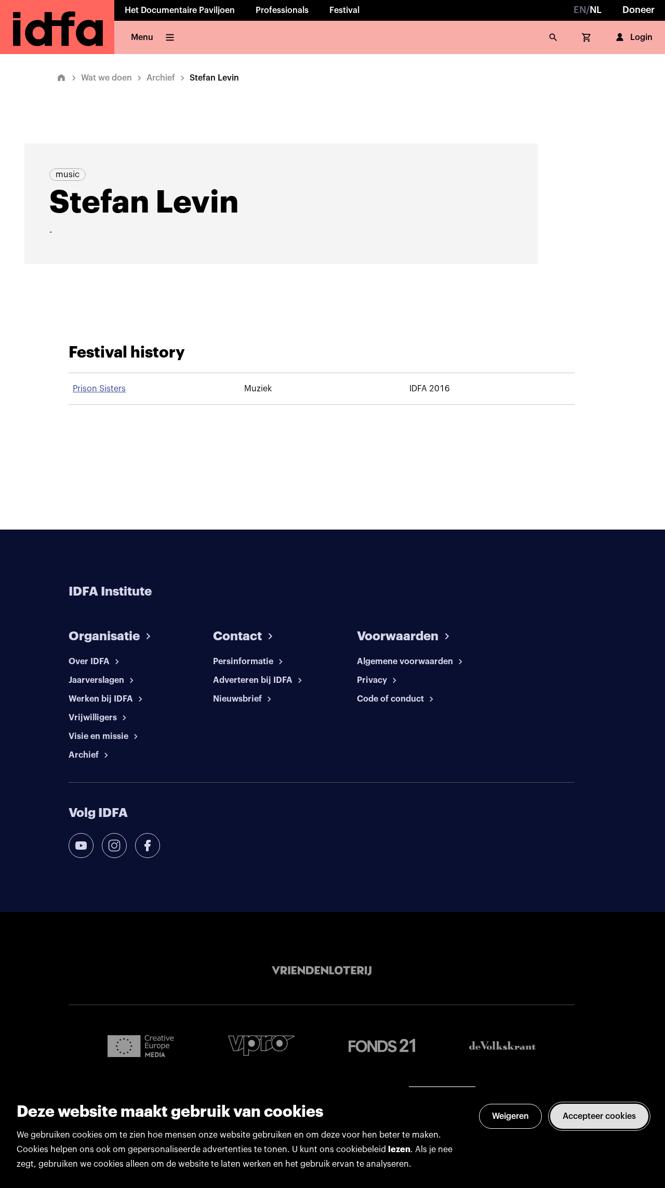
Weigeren (510, 1116)
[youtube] (81, 845)
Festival (344, 10)
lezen (399, 1149)
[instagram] (114, 845)
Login (641, 37)
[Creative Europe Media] (141, 1045)
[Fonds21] (382, 1046)
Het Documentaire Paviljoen (180, 10)
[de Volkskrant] (502, 1045)
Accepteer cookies (599, 1116)
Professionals (282, 10)
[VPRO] (261, 1045)
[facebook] (147, 845)
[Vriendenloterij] (321, 970)
